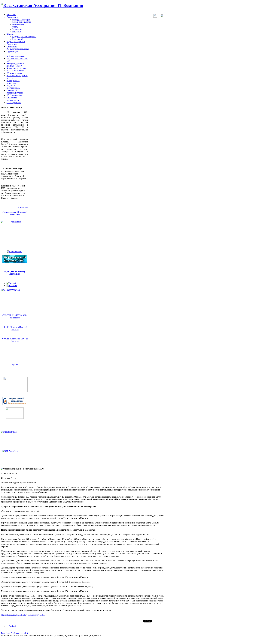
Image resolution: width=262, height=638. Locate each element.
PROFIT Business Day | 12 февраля (15, 328)
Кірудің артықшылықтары (24, 36)
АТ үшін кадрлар (14, 73)
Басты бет (11, 14)
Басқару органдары (21, 19)
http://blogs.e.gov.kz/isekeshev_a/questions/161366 (23, 615)
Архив (15, 364)
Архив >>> (23, 207)
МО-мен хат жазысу (16, 56)
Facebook (12, 626)
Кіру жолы (12, 34)
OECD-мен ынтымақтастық (14, 99)
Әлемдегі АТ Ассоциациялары (15, 91)
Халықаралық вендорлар (13, 81)
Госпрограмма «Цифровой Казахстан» (14, 213)
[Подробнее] (15, 391)
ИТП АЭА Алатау (15, 71)
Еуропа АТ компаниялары (13, 86)
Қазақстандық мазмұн (17, 68)
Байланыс (16, 32)
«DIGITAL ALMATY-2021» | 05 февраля (15, 316)
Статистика (12, 46)
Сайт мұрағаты (14, 102)
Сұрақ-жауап (13, 51)
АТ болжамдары (14, 95)
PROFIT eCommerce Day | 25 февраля (15, 340)
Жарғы (15, 27)
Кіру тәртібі (17, 39)
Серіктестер (17, 29)
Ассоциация (12, 17)
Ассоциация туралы (21, 22)
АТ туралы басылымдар (18, 49)
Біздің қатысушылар (16, 41)
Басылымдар (18, 24)
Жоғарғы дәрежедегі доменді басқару (16, 64)
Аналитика (12, 44)
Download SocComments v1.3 (14, 633)
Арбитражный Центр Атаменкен (14, 272)
